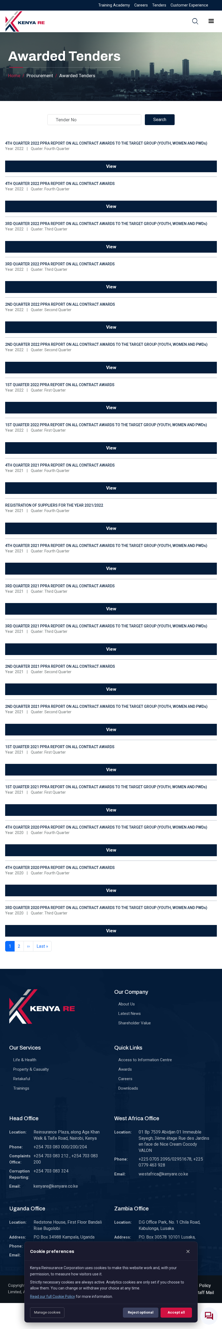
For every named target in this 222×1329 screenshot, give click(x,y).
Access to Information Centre (145, 1059)
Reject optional (141, 1312)
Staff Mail (204, 1292)
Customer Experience (189, 5)
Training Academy (114, 5)
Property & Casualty (31, 1069)
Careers (141, 5)
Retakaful (21, 1078)
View (111, 166)
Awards (125, 1069)
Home (14, 75)
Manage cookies (47, 1312)
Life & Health (24, 1059)
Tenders (159, 5)
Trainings (21, 1088)
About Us (126, 1004)
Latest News (129, 1013)
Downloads (128, 1088)
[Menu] (211, 21)
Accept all (176, 1312)
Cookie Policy (198, 1285)
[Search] (195, 21)
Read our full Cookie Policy (52, 1296)
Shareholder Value (134, 1023)
